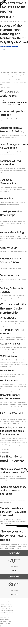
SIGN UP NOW (14, 594)
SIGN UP (14, 571)
